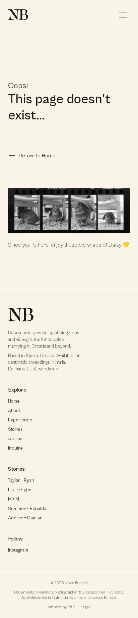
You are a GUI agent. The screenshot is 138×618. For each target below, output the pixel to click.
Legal (85, 607)
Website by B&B (61, 607)
